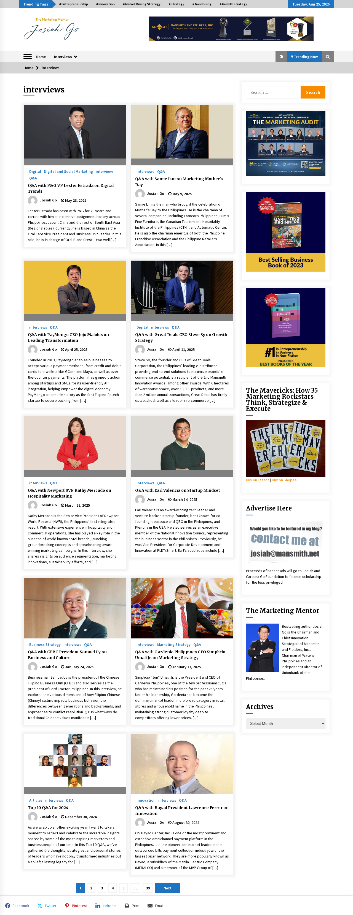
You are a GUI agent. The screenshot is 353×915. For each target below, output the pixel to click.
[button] (281, 56)
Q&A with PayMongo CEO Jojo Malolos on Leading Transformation (68, 337)
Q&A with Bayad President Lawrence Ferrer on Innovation (182, 810)
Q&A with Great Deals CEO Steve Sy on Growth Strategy (181, 337)
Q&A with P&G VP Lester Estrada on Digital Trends (71, 188)
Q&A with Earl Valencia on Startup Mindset (178, 490)
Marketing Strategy (174, 644)
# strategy (176, 4)
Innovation (146, 800)
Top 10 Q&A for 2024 (48, 807)
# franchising (202, 4)
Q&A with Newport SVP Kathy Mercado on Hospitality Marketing (69, 493)
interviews (105, 171)
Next (168, 888)
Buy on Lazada (257, 479)
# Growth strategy (233, 4)
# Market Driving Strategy (142, 4)
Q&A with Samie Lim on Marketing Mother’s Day (179, 181)
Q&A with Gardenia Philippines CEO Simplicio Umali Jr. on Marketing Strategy (180, 654)
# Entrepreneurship (73, 4)
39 (148, 888)
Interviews (63, 56)
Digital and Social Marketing (68, 171)
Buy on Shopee (284, 479)
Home (41, 56)
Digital (35, 171)
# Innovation (105, 4)
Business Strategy (45, 644)
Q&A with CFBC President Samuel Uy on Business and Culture (67, 654)
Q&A (33, 178)
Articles (35, 800)
